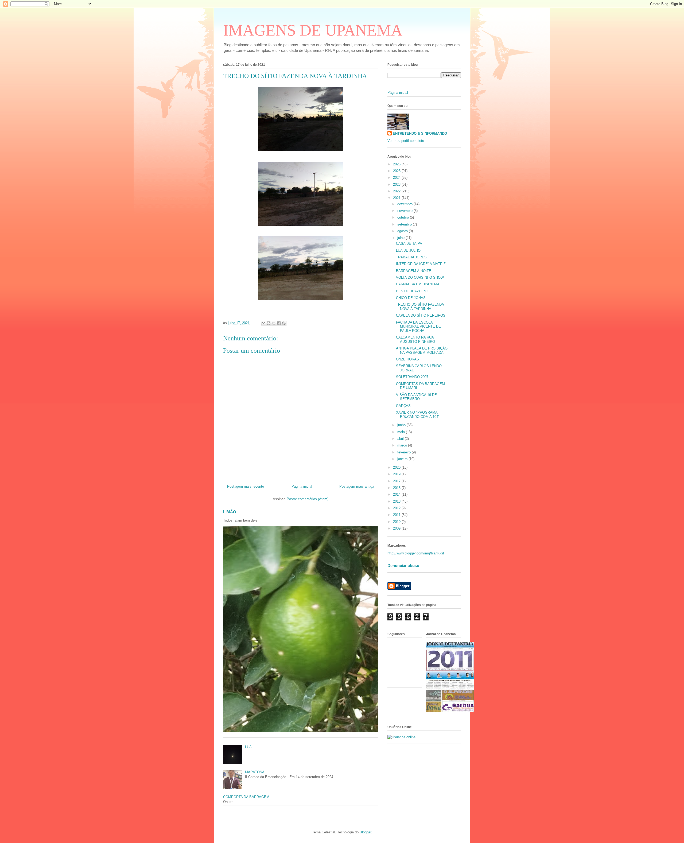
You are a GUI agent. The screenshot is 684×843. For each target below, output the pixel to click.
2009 (397, 528)
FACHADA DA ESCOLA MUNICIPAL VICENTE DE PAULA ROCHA (418, 326)
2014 (397, 494)
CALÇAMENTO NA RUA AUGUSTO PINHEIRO (415, 339)
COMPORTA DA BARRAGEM (246, 797)
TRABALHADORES (411, 257)
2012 (397, 508)
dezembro (405, 204)
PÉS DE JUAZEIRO (412, 291)
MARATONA (255, 772)
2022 (397, 191)
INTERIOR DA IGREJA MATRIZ (421, 264)
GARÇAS (403, 406)
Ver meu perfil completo (405, 141)
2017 (397, 481)
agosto (403, 231)
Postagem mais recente (245, 486)
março (402, 445)
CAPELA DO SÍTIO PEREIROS (420, 315)
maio (401, 432)
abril (401, 439)
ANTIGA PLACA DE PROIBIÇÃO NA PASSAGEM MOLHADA (422, 350)
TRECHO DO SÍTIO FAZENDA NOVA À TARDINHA (420, 306)
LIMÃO (229, 512)
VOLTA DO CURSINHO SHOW (420, 277)
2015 (397, 488)
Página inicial (302, 486)
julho (401, 238)
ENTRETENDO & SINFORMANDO (420, 133)
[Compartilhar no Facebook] (278, 323)
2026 (397, 164)
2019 (397, 474)
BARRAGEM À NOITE (413, 271)
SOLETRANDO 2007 (412, 377)
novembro (405, 211)
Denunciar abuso (403, 565)
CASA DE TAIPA (409, 244)
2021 (397, 198)
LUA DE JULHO (408, 250)
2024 (397, 178)
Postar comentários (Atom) (307, 499)
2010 (397, 522)
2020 (397, 467)
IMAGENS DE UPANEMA (312, 30)
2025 (397, 171)
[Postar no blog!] (268, 323)
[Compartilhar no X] (273, 323)
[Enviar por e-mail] (263, 323)
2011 (397, 515)
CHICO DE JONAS (411, 298)
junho (402, 425)
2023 (397, 184)
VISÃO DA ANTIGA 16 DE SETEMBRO (416, 397)
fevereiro (404, 452)
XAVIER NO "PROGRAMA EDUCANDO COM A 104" (418, 414)
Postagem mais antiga (356, 486)
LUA (248, 747)
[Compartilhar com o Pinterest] (283, 323)
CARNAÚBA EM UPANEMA (418, 284)
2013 (397, 501)
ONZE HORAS (407, 359)
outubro (403, 217)
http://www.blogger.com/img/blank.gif (415, 553)
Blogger (365, 832)
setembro (405, 224)
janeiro (403, 459)
